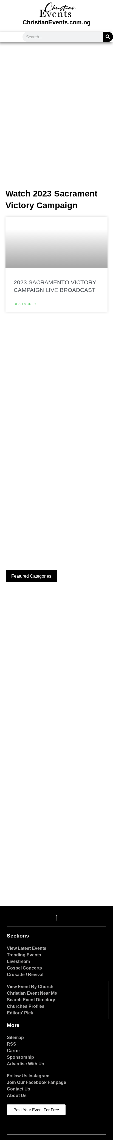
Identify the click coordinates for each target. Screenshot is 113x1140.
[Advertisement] (56, 101)
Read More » (25, 304)
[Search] (108, 37)
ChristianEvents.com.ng (56, 22)
